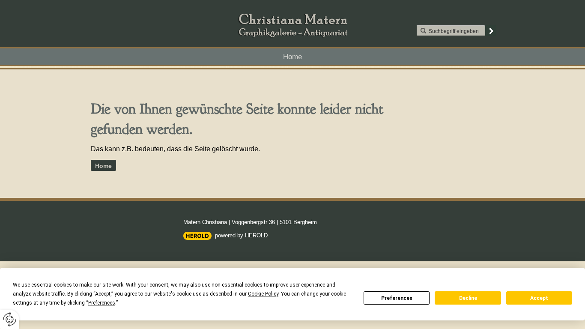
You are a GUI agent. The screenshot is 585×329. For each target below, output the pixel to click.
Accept (539, 298)
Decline (468, 298)
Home (292, 57)
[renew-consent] (9, 319)
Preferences (396, 298)
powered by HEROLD (241, 235)
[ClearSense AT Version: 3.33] (197, 235)
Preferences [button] (101, 303)
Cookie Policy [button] (263, 294)
